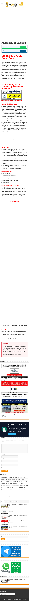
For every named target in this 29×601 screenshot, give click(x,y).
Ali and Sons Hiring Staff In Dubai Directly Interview (11, 489)
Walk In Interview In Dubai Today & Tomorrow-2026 (11, 477)
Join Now (23, 46)
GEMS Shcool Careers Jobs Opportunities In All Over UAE (12, 496)
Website (3, 462)
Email (2, 458)
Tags (17, 501)
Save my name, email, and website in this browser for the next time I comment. (14, 468)
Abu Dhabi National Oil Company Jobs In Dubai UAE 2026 (12, 485)
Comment (3, 442)
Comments (12, 501)
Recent (2, 501)
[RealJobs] (14, 4)
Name (3, 454)
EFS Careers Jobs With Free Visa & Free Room (11, 396)
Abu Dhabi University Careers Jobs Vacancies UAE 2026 (11, 481)
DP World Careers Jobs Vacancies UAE (8, 491)
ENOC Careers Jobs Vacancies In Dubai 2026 (9, 493)
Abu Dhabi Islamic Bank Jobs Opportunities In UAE (11, 487)
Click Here (15, 338)
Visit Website (12, 434)
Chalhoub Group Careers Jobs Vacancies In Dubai (12, 378)
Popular (7, 501)
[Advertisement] (14, 22)
